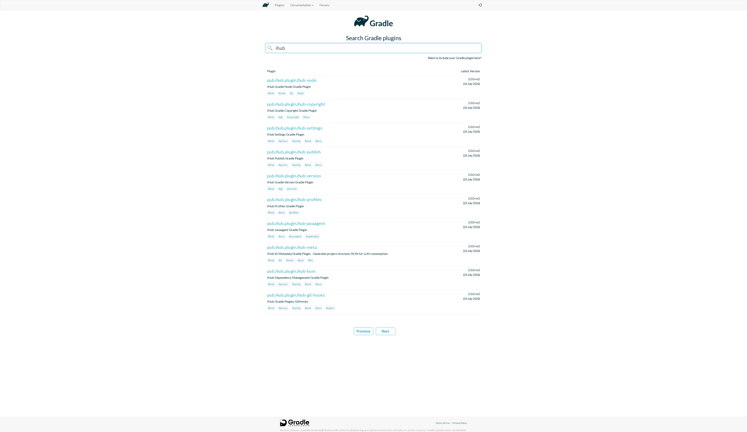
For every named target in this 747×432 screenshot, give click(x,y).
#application (312, 236)
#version (292, 188)
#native (330, 308)
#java (319, 141)
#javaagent (295, 236)
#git (281, 117)
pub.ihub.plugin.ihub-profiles (294, 199)
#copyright (293, 117)
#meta (289, 260)
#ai (280, 260)
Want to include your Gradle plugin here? (454, 58)
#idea (306, 117)
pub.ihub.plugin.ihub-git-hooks (296, 295)
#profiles (294, 212)
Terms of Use (443, 423)
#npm (301, 93)
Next (385, 331)
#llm (310, 260)
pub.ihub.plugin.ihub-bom (291, 271)
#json (301, 260)
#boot (308, 141)
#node (282, 93)
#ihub (271, 93)
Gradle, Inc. (294, 430)
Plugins (279, 5)
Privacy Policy (460, 423)
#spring (296, 141)
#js (291, 93)
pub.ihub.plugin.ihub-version (294, 175)
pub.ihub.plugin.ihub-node (292, 80)
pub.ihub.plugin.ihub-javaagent (296, 223)
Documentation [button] (301, 5)
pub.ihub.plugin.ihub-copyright (296, 104)
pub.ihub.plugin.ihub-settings (294, 128)
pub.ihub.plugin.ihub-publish (294, 151)
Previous (364, 331)
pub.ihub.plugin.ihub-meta (292, 247)
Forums (324, 5)
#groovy (283, 141)
